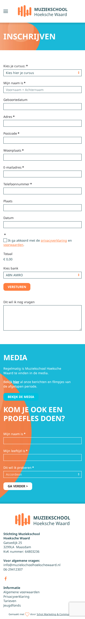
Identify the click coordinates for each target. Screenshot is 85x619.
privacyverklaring (54, 240)
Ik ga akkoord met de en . (37, 242)
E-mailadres (13, 167)
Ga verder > (18, 486)
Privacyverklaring (16, 596)
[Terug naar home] (42, 11)
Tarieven (9, 601)
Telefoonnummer (17, 184)
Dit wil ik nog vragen (19, 302)
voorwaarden (13, 245)
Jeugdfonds (12, 605)
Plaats (7, 201)
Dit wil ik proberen (18, 467)
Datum (8, 218)
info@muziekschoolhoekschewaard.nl (32, 565)
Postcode (11, 133)
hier (16, 382)
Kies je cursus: (15, 66)
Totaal (7, 254)
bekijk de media (21, 397)
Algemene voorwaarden (21, 592)
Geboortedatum (15, 100)
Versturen (17, 287)
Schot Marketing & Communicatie (56, 614)
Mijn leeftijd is (15, 451)
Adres (9, 116)
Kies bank (10, 268)
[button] (5, 11)
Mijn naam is (14, 83)
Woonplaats (13, 150)
